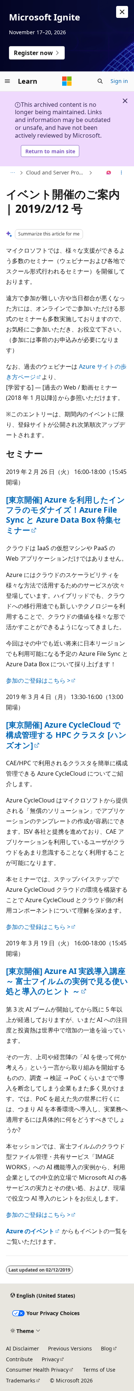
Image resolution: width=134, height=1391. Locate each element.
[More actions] (121, 173)
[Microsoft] (67, 81)
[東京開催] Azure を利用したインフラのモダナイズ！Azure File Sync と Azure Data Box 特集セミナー (65, 514)
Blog (106, 1348)
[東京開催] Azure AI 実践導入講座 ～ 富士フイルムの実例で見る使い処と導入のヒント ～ (67, 981)
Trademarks (20, 1380)
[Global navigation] (7, 81)
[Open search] (100, 81)
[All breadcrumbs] (12, 173)
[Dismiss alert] (122, 12)
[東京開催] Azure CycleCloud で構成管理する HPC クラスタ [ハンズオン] (66, 734)
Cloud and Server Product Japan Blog (56, 172)
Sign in (119, 80)
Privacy (50, 1359)
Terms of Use (99, 1369)
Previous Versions (70, 1348)
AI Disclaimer (22, 1348)
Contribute (19, 1359)
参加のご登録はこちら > (38, 680)
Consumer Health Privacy (37, 1369)
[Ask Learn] (109, 173)
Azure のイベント (30, 1231)
